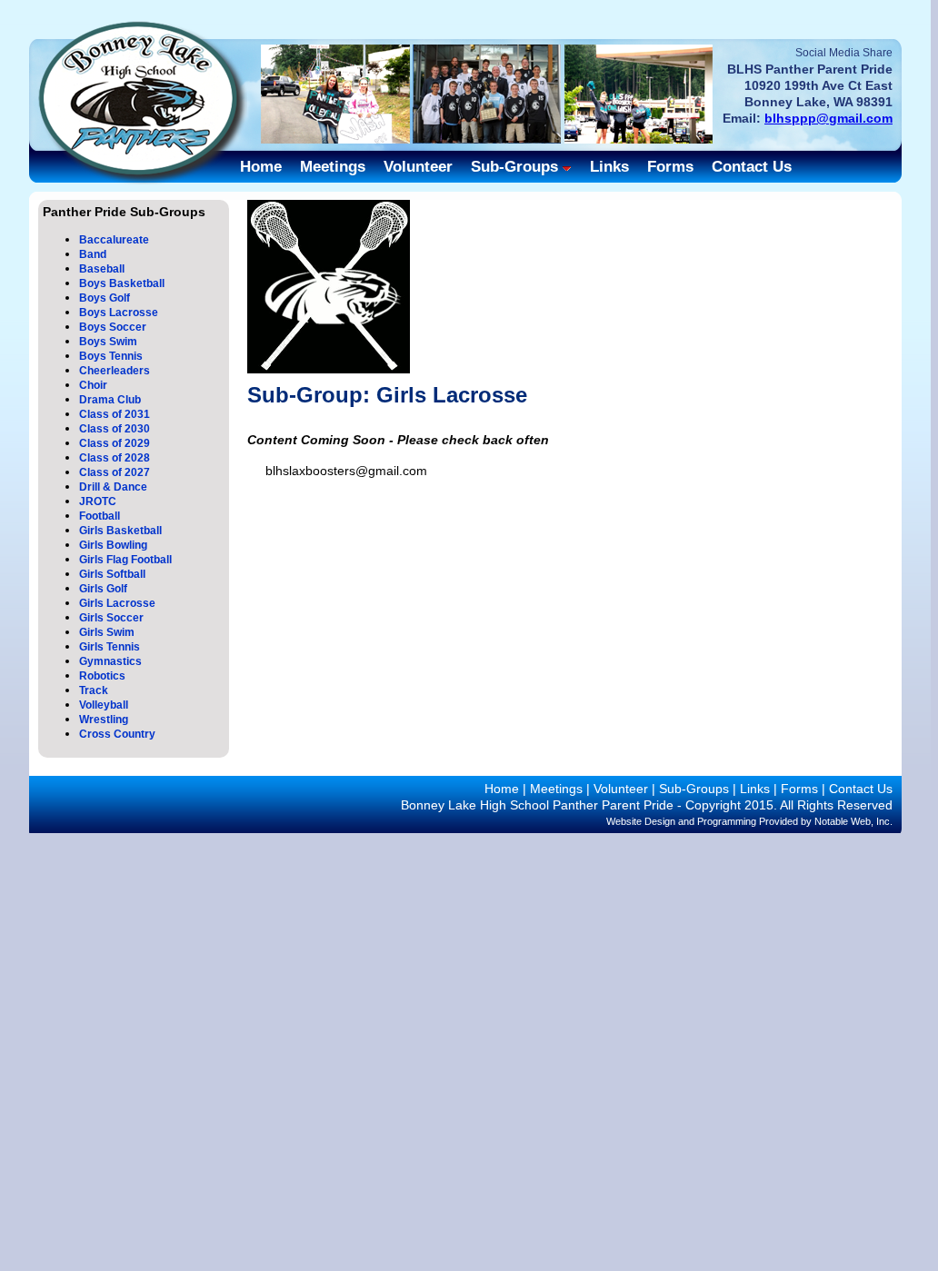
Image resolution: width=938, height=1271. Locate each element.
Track (93, 690)
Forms (670, 166)
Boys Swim (108, 341)
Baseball (102, 269)
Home (261, 166)
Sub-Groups (514, 166)
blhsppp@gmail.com (828, 118)
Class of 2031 (114, 414)
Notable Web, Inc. (853, 821)
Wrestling (103, 719)
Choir (93, 385)
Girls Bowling (113, 545)
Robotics (102, 676)
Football (99, 516)
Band (92, 254)
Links (609, 166)
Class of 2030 (114, 428)
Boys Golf (104, 298)
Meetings (332, 166)
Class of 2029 (114, 443)
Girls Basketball (120, 530)
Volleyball (103, 705)
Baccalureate (114, 239)
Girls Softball (112, 574)
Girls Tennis (109, 646)
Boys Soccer (112, 327)
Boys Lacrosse (118, 312)
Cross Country (117, 734)
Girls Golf (103, 588)
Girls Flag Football (125, 559)
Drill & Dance (113, 487)
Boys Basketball (122, 283)
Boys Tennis (111, 356)
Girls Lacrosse (117, 603)
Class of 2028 (114, 458)
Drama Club (110, 399)
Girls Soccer (111, 617)
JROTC (97, 501)
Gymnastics (110, 661)
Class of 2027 (114, 472)
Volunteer (418, 166)
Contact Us (752, 166)
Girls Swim (107, 632)
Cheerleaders (114, 370)
